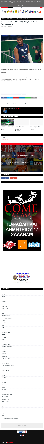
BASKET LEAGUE (4, 306)
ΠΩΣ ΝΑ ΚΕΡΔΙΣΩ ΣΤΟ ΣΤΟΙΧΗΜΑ (7, 394)
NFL (2, 384)
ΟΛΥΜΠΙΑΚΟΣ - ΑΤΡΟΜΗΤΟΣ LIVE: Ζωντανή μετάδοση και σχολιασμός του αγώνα (17, 148)
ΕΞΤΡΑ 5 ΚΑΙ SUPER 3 (5, 373)
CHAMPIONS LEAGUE (5, 299)
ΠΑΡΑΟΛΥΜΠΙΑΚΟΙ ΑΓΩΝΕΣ (6, 344)
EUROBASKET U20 (4, 410)
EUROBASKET (4, 337)
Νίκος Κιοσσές (4, 26)
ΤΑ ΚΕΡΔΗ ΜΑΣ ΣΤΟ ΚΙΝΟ (6, 358)
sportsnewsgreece (10, 442)
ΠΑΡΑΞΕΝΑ (3, 334)
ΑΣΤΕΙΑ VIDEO (4, 351)
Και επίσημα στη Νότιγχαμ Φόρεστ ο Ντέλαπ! (21, 7)
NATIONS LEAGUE (4, 329)
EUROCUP (3, 349)
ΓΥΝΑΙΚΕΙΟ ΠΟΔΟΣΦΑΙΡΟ (6, 315)
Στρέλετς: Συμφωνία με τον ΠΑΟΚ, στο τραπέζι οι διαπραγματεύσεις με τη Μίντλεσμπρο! (19, 155)
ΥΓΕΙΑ (2, 404)
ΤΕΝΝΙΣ (3, 330)
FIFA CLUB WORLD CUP (5, 399)
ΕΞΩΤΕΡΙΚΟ (3, 296)
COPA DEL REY (4, 382)
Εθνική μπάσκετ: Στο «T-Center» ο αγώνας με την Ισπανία (7, 127)
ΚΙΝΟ (2, 392)
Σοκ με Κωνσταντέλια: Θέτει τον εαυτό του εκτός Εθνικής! (36, 127)
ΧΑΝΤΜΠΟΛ (3, 341)
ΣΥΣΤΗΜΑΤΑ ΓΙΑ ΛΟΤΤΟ (5, 363)
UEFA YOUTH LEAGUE (5, 379)
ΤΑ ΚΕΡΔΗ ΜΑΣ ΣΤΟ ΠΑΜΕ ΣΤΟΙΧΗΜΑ (7, 365)
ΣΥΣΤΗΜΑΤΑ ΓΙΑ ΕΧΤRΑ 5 (5, 370)
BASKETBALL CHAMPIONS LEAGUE (7, 346)
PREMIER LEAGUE (4, 298)
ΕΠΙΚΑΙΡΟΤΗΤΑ (12, 93)
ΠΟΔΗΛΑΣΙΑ (3, 339)
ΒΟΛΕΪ (3, 325)
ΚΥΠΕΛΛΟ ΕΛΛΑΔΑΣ (5, 308)
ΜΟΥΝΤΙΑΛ (3, 320)
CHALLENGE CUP (4, 408)
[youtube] (14, 178)
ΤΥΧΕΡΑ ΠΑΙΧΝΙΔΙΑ (5, 396)
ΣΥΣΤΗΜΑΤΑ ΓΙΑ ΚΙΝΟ (5, 361)
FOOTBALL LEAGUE (5, 311)
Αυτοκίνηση (4, 411)
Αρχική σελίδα (4, 18)
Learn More (20, 5)
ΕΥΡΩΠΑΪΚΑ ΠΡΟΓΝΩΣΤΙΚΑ (6, 401)
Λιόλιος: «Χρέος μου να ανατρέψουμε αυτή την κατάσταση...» (19, 128)
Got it (25, 5)
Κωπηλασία (4, 368)
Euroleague (4, 301)
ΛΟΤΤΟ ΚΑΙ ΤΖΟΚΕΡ (5, 403)
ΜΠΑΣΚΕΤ (23, 93)
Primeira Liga (4, 353)
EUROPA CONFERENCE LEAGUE (7, 318)
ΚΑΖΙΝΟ (3, 415)
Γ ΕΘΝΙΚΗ (3, 360)
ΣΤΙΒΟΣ (3, 313)
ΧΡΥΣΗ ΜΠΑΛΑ (4, 406)
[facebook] (5, 178)
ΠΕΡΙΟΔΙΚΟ (3, 380)
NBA (2, 310)
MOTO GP (3, 387)
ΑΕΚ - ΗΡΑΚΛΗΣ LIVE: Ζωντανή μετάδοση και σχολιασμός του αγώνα (15, 162)
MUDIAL (3, 327)
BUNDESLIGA (4, 322)
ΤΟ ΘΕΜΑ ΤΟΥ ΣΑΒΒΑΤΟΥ (6, 332)
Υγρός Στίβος (4, 377)
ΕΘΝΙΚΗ (8, 18)
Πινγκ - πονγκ (4, 389)
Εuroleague (4, 375)
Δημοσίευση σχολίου (5, 139)
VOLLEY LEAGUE (4, 372)
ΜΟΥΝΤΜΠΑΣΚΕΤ (18, 93)
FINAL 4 (3, 391)
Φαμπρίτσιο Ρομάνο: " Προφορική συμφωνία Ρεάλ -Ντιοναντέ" (14, 168)
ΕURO (2, 413)
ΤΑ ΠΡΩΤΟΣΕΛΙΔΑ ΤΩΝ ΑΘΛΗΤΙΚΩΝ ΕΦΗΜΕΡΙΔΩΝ (10, 418)
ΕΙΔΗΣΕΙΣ (7, 93)
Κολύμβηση (4, 342)
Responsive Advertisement (22, 425)
